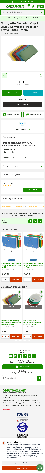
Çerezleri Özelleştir (22, 463)
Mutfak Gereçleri (14, 18)
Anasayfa (5, 18)
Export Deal (33, 93)
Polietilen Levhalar (39, 18)
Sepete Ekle (16, 279)
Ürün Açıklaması (9, 137)
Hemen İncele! (24, 367)
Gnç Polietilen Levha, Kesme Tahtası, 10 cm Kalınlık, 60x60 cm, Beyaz (33, 322)
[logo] (14, 6)
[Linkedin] (34, 356)
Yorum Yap (32, 190)
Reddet (10, 453)
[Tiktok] (25, 356)
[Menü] (2, 6)
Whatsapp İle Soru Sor (13, 114)
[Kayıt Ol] (39, 378)
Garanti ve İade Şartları (11, 175)
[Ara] (42, 12)
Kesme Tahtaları (26, 18)
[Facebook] (20, 356)
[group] (22, 53)
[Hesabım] (33, 6)
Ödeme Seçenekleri (35, 114)
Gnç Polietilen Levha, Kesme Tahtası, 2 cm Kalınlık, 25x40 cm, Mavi (11, 265)
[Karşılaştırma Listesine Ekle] (19, 238)
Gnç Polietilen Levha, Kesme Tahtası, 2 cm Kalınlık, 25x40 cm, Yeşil (33, 265)
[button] (15, 340)
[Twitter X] (29, 356)
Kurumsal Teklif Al (11, 93)
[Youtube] (11, 356)
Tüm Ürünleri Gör (21, 129)
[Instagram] (15, 356)
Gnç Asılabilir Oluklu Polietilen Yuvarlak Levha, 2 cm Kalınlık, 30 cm (11, 322)
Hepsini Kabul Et (22, 468)
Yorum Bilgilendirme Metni (12, 199)
